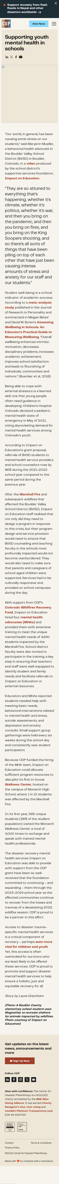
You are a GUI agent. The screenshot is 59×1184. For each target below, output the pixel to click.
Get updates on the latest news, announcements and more (28, 1048)
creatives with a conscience (38, 1161)
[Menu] (54, 23)
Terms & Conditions (41, 1143)
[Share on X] (27, 1079)
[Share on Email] (21, 57)
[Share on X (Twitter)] (11, 57)
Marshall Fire (30, 494)
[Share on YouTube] (33, 1079)
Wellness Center (18, 784)
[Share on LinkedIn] (7, 1079)
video (30, 163)
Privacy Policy (12, 1148)
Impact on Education (22, 178)
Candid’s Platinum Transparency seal (28, 1111)
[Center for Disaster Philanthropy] (6, 24)
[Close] (55, 3)
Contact (9, 1143)
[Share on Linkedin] (7, 57)
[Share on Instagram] (20, 1079)
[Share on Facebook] (16, 57)
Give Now (38, 24)
